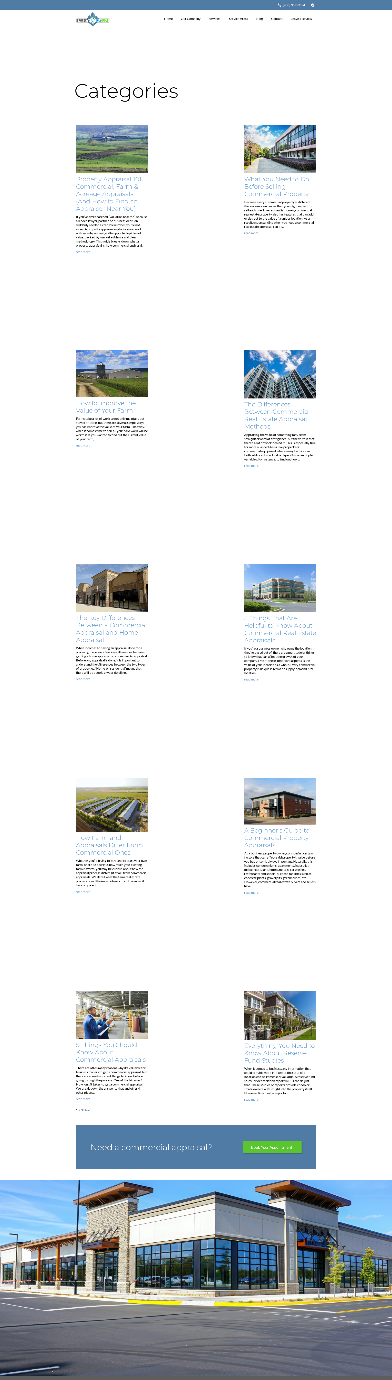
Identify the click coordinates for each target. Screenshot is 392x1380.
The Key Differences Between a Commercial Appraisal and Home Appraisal (111, 629)
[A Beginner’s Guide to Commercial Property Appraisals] (280, 780)
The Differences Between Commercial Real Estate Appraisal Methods (277, 415)
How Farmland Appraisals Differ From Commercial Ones (109, 845)
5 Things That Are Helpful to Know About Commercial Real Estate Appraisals (280, 629)
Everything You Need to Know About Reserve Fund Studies (279, 1053)
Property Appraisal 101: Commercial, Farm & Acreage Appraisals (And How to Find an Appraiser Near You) (109, 193)
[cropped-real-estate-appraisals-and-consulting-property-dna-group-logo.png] (93, 19)
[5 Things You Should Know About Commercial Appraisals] (112, 993)
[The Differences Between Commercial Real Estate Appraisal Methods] (280, 352)
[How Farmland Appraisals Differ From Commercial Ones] (112, 780)
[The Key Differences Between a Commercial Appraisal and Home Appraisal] (112, 566)
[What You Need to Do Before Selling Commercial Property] (280, 127)
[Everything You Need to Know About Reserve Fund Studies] (280, 993)
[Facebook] (313, 5)
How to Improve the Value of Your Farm (106, 406)
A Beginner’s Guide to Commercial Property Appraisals (277, 838)
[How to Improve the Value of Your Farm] (112, 352)
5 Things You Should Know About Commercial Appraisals (111, 1052)
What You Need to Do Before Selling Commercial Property (276, 186)
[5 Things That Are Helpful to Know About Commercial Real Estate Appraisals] (280, 566)
